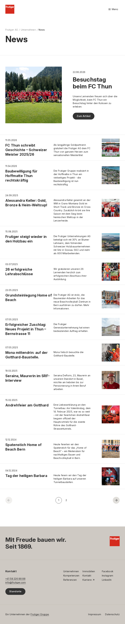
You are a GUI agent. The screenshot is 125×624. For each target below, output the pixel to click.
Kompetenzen (71, 575)
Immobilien (88, 571)
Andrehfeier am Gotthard (27, 405)
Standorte (15, 591)
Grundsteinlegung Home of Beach (28, 297)
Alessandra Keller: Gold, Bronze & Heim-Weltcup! (26, 202)
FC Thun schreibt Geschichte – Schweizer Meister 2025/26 (26, 149)
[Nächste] (116, 500)
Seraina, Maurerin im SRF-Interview (27, 378)
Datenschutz (112, 614)
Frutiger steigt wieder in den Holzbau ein (26, 238)
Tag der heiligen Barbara (26, 476)
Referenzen (70, 579)
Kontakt (86, 575)
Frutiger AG (11, 29)
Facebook (107, 571)
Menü (113, 9)
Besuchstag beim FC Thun (92, 83)
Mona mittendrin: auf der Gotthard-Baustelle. (26, 354)
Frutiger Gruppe (39, 614)
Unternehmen (28, 29)
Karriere (87, 579)
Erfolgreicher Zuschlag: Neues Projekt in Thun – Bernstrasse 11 (25, 329)
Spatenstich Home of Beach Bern (23, 447)
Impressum (94, 614)
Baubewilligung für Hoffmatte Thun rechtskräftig (21, 175)
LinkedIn (107, 579)
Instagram (107, 575)
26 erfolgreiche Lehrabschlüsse (19, 271)
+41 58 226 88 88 (15, 578)
